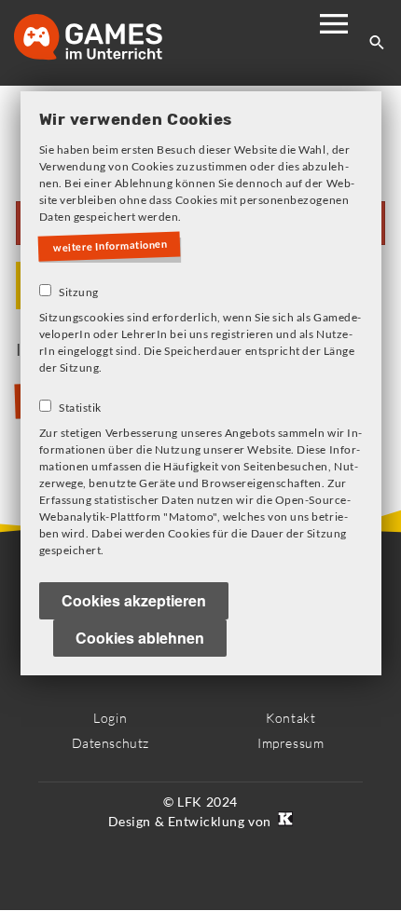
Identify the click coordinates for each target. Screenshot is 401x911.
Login (110, 718)
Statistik (80, 408)
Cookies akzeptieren (134, 601)
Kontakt (290, 718)
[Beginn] (107, 38)
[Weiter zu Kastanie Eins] (283, 821)
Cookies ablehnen (140, 638)
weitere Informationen (113, 247)
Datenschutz (110, 743)
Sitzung (79, 293)
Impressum (290, 743)
